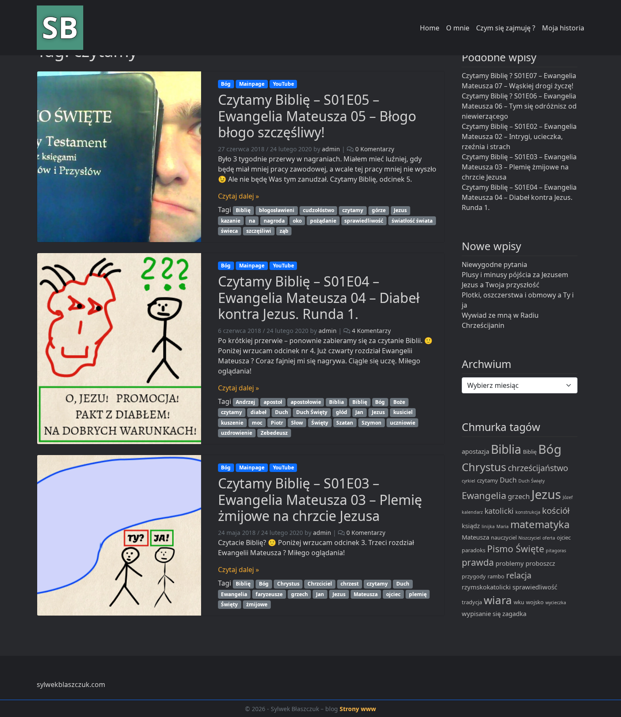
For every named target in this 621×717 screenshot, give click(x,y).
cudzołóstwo (318, 210)
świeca (229, 230)
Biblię (243, 210)
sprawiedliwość (363, 220)
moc (257, 422)
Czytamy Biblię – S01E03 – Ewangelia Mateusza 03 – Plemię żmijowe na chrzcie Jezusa (320, 499)
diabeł (259, 412)
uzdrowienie (236, 432)
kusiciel (403, 412)
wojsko (535, 602)
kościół (555, 510)
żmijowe (256, 604)
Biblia (336, 402)
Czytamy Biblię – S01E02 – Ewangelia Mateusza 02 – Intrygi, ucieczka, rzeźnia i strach (519, 136)
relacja (518, 575)
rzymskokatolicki (486, 587)
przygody (474, 576)
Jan (359, 412)
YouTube (283, 83)
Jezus (400, 210)
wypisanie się (481, 613)
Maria (502, 526)
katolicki (499, 511)
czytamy (352, 210)
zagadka (514, 613)
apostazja (475, 451)
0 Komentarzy (374, 149)
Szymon (371, 422)
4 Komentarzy (371, 331)
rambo (496, 576)
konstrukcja (527, 512)
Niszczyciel (529, 538)
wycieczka (555, 602)
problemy (510, 563)
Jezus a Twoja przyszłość (500, 284)
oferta (548, 538)
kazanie (230, 220)
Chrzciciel (320, 583)
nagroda (274, 220)
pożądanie (323, 220)
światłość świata (412, 220)
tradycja (472, 602)
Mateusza (366, 594)
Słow (297, 422)
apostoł (273, 402)
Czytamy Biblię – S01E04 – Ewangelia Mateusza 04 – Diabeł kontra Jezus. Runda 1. (318, 297)
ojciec (393, 594)
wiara (498, 600)
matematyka (539, 524)
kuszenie (232, 422)
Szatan (344, 422)
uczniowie (402, 422)
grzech (299, 594)
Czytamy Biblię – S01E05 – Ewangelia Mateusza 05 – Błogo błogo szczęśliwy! (317, 115)
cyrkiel (468, 481)
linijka (488, 526)
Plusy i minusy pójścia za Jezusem (515, 274)
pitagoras (556, 550)
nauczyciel (504, 537)
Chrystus (288, 583)
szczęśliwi (258, 230)
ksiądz (471, 525)
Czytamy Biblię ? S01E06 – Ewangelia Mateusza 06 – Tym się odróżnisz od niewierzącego (519, 106)
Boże (399, 402)
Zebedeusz (274, 432)
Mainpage (251, 83)
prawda (478, 562)
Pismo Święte (515, 549)
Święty (319, 422)
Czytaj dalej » (238, 196)
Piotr (277, 422)
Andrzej (245, 402)
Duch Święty (311, 412)
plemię (418, 594)
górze (379, 210)
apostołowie (306, 402)
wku (519, 602)
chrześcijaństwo (538, 468)
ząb (284, 230)
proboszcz (540, 563)
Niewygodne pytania (494, 264)
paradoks (473, 550)
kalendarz (472, 512)
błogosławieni (276, 210)
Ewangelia (234, 594)
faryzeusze (269, 594)
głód (341, 412)
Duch (281, 412)
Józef (568, 497)
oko (297, 220)
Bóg (226, 83)
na (252, 220)
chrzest (349, 583)
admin (331, 149)
